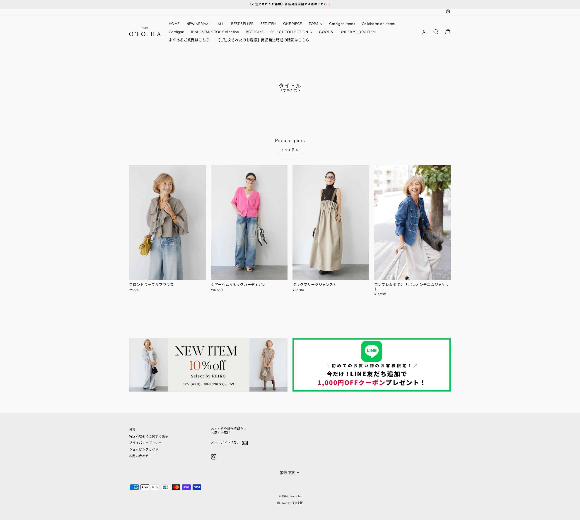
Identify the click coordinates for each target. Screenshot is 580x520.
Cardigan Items (342, 23)
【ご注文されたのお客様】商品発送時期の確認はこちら (262, 40)
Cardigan (176, 31)
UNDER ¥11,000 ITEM (358, 31)
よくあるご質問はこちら (189, 40)
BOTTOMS (254, 31)
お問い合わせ (139, 456)
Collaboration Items (378, 23)
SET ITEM (268, 23)
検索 (132, 430)
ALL (221, 23)
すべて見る (290, 150)
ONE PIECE (292, 23)
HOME (174, 23)
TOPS (314, 23)
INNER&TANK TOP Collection (215, 31)
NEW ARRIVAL (198, 23)
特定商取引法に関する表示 (148, 436)
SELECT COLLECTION (289, 31)
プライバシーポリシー (145, 443)
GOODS (326, 31)
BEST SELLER (242, 23)
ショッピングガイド (144, 449)
